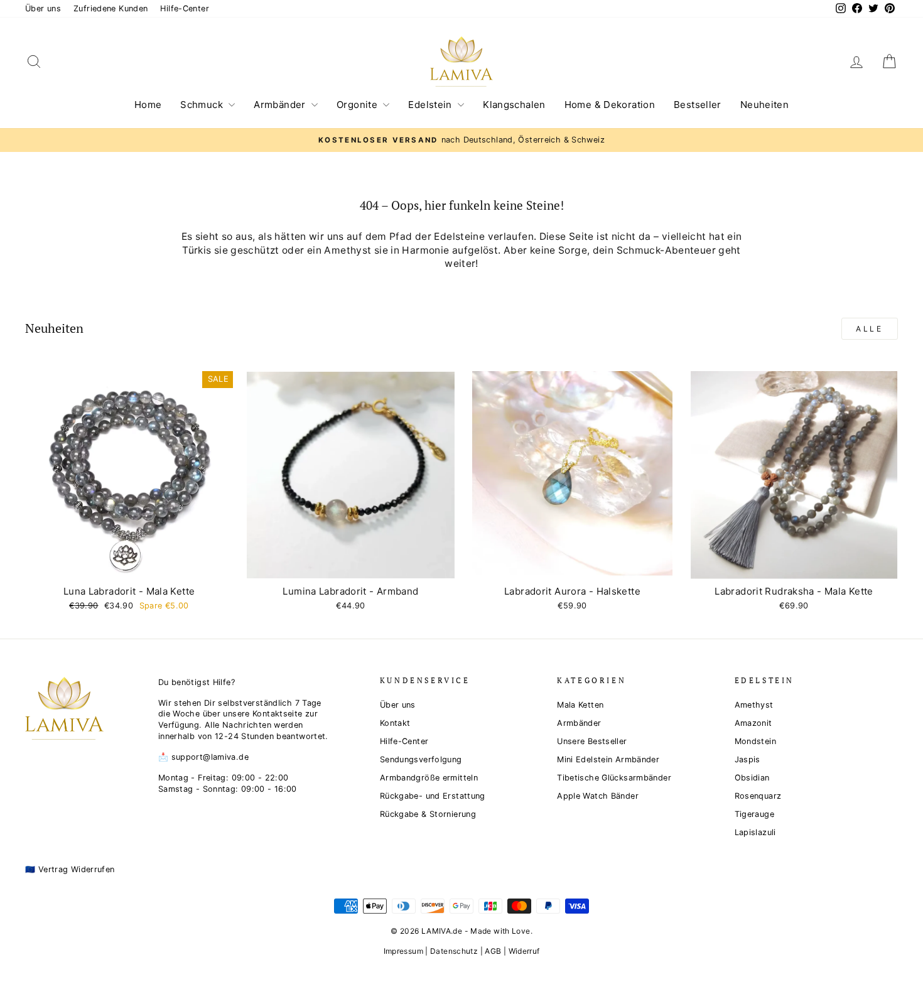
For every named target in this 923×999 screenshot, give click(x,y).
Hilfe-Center (184, 8)
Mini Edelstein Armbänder (608, 759)
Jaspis (747, 759)
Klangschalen (514, 105)
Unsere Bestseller (592, 741)
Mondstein (755, 741)
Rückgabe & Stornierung (428, 814)
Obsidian (752, 777)
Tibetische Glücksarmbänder (614, 777)
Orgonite (358, 105)
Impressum (403, 951)
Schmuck (202, 105)
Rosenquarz (758, 796)
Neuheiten (764, 105)
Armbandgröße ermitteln (429, 777)
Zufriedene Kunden (110, 8)
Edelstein (431, 105)
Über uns (43, 8)
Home (148, 105)
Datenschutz (454, 951)
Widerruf (524, 951)
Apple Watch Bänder (598, 796)
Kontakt (395, 723)
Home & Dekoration (609, 105)
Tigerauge (754, 814)
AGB (493, 951)
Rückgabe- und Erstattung (432, 796)
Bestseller (697, 105)
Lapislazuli (755, 832)
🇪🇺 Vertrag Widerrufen (70, 869)
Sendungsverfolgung (421, 759)
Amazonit (753, 723)
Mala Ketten (580, 705)
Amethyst (754, 705)
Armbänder (281, 105)
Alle (869, 328)
